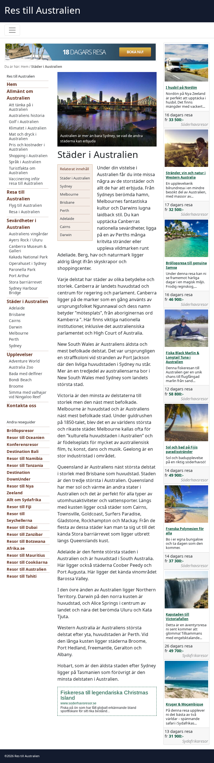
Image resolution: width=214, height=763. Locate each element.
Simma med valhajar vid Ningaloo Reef (28, 394)
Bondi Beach (20, 379)
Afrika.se (16, 548)
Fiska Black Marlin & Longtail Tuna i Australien (182, 357)
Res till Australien (42, 10)
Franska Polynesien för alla (185, 531)
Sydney (15, 345)
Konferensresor (22, 444)
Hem (24, 66)
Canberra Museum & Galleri (28, 248)
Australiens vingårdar (28, 233)
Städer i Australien (27, 301)
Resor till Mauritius (26, 555)
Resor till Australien (26, 569)
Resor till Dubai (22, 527)
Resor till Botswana (26, 541)
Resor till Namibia (25, 458)
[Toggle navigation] (12, 30)
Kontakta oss (21, 405)
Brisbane (17, 314)
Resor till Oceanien (25, 437)
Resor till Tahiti (22, 576)
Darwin (15, 327)
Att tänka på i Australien (21, 107)
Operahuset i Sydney (27, 263)
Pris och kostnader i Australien (27, 147)
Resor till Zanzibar (25, 534)
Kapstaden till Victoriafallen (177, 616)
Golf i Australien (23, 121)
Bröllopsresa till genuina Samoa (186, 265)
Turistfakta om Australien (22, 170)
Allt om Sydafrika (24, 499)
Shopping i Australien (28, 155)
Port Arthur (19, 275)
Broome (16, 386)
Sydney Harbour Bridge (23, 290)
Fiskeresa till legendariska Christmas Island (104, 695)
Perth (14, 339)
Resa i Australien (24, 211)
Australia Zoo (21, 367)
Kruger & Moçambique (184, 704)
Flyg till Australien (25, 205)
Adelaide (17, 308)
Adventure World (24, 361)
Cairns (15, 320)
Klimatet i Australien (27, 128)
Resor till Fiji (19, 506)
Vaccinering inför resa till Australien (26, 181)
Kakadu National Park (28, 257)
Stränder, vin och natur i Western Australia (186, 175)
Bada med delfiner (25, 373)
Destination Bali (22, 451)
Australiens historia (27, 115)
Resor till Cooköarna (27, 562)
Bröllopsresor (20, 430)
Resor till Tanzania (25, 465)
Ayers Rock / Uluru (25, 240)
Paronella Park (22, 269)
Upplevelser (20, 354)
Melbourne (18, 333)
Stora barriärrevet (25, 282)
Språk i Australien (25, 161)
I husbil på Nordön (181, 87)
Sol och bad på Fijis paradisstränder (182, 449)
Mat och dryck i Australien (23, 136)
